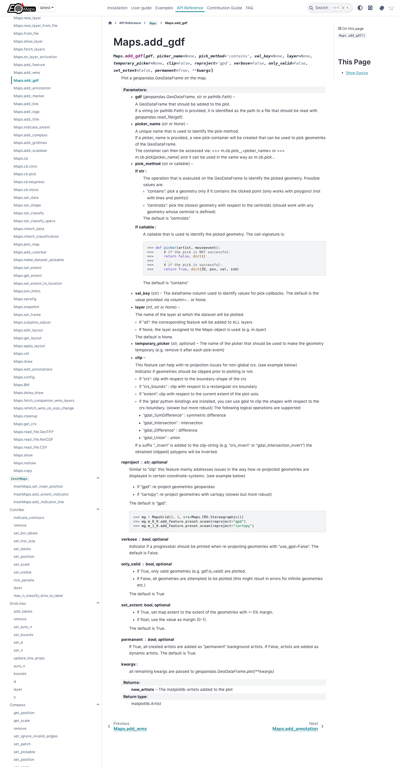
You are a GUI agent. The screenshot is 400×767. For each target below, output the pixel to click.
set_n (18, 650)
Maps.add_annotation (32, 88)
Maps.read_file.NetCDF (33, 439)
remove (20, 525)
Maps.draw (23, 361)
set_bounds (23, 635)
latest (45, 7)
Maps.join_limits (27, 291)
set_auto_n (23, 627)
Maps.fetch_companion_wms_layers (44, 400)
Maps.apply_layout (29, 346)
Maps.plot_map (26, 244)
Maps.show (23, 455)
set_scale (22, 564)
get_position (24, 713)
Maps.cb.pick (25, 174)
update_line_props (29, 658)
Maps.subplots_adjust (32, 322)
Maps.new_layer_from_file (35, 25)
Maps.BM (21, 385)
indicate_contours (29, 517)
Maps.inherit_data (29, 229)
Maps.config (24, 377)
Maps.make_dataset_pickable (39, 260)
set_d (18, 642)
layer (18, 588)
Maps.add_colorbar (30, 252)
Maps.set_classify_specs (34, 221)
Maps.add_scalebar (30, 150)
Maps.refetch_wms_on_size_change (44, 408)
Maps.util (21, 353)
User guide (141, 8)
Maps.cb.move (26, 189)
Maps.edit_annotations (33, 369)
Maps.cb (21, 158)
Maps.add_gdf (26, 80)
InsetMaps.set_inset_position (38, 486)
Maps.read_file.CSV (30, 447)
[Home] (110, 22)
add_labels (23, 611)
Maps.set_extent (28, 267)
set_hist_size (24, 541)
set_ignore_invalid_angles (36, 736)
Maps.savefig (25, 299)
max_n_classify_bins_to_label (38, 595)
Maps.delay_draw (28, 392)
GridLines (18, 603)
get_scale (22, 720)
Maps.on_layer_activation (35, 57)
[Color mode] (360, 8)
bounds (20, 673)
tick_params (24, 580)
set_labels (22, 549)
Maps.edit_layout (28, 330)
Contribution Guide (224, 8)
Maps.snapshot (26, 307)
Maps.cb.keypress (29, 182)
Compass (17, 705)
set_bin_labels (26, 533)
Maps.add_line (26, 104)
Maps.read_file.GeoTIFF (34, 432)
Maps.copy (23, 470)
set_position (24, 556)
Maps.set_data (26, 197)
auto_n (19, 666)
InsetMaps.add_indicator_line (39, 502)
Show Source (357, 73)
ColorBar (17, 510)
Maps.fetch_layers (29, 49)
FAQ (249, 8)
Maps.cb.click (25, 166)
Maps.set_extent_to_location (38, 283)
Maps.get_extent (28, 275)
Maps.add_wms (27, 72)
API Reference (190, 8)
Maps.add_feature (29, 64)
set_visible (22, 572)
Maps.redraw (25, 463)
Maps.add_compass (30, 135)
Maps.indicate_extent (32, 127)
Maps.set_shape (27, 205)
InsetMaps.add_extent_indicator (41, 494)
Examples (164, 8)
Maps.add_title (26, 119)
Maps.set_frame (27, 314)
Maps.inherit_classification (36, 236)
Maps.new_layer (27, 18)
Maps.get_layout (28, 338)
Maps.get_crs (25, 424)
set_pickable (24, 752)
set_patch (22, 744)
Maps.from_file (26, 33)
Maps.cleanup (25, 416)
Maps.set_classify (29, 213)
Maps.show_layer (28, 41)
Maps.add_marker (29, 96)
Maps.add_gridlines (30, 142)
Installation (117, 8)
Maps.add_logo (27, 111)
